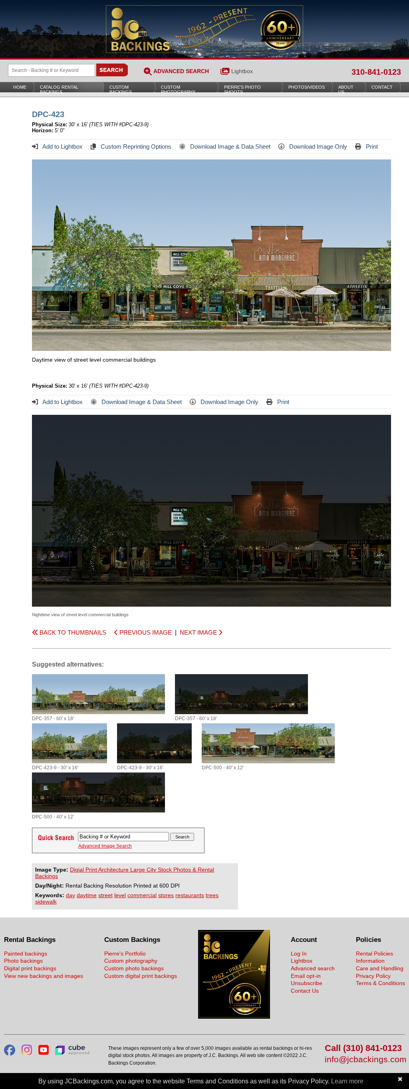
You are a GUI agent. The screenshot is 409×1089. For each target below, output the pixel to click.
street (105, 895)
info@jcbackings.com (365, 1059)
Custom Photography (178, 89)
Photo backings (23, 961)
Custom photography (130, 961)
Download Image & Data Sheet (229, 146)
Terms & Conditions (380, 983)
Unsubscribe (306, 983)
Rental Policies (374, 953)
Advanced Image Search (105, 846)
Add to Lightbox (62, 146)
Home (19, 87)
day (70, 895)
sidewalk (46, 901)
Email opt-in (306, 976)
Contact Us (305, 990)
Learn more (347, 1081)
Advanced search (313, 968)
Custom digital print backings (140, 976)
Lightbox (242, 71)
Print (371, 146)
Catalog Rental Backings (59, 89)
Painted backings (25, 953)
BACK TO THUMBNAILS (72, 632)
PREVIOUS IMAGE (145, 632)
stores (166, 895)
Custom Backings (120, 89)
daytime (87, 895)
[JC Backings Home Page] (234, 1016)
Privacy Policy (373, 976)
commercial (142, 895)
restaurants (189, 895)
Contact (382, 87)
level (120, 895)
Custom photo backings (134, 968)
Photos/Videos (306, 87)
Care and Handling (379, 968)
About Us (345, 89)
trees (212, 895)
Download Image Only (317, 146)
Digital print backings (30, 968)
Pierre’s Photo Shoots (242, 89)
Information (370, 961)
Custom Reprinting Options (135, 146)
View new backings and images (43, 976)
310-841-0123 (376, 72)
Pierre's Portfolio (125, 953)
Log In (299, 953)
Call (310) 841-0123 (363, 1048)
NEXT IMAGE (199, 632)
